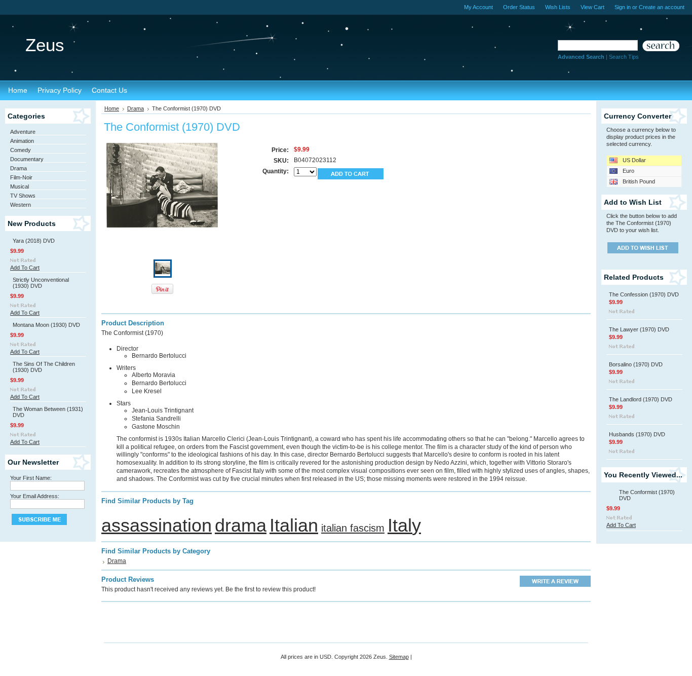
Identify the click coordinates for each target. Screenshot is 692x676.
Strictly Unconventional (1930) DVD (41, 283)
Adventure (22, 132)
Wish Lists (557, 7)
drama (240, 525)
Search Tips (624, 57)
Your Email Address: (34, 496)
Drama (18, 168)
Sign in (622, 7)
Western (20, 205)
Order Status (519, 7)
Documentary (27, 159)
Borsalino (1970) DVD (636, 364)
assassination (156, 525)
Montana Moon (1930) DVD (46, 325)
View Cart (592, 7)
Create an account (661, 7)
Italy (404, 525)
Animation (22, 141)
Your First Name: (31, 478)
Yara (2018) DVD (34, 241)
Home (111, 108)
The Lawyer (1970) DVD (639, 329)
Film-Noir (21, 177)
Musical (19, 186)
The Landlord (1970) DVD (640, 399)
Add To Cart (25, 268)
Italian (294, 525)
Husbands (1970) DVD (637, 434)
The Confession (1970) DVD (644, 294)
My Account (478, 7)
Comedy (20, 150)
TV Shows (22, 196)
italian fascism (353, 528)
